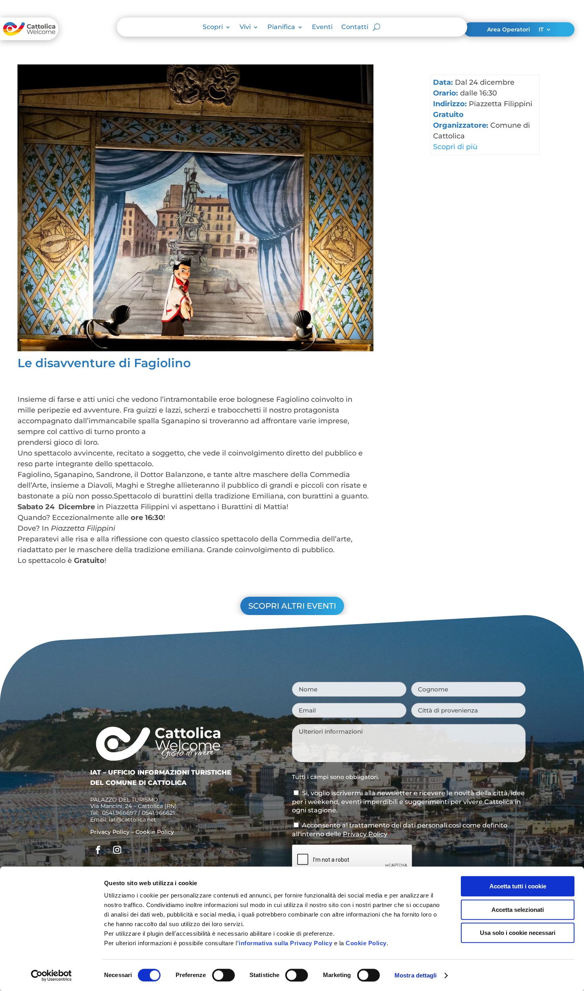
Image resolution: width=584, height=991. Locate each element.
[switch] (223, 975)
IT (541, 30)
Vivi (245, 27)
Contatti (354, 27)
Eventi (322, 27)
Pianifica (281, 27)
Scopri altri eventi (292, 606)
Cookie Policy (366, 943)
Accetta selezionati (517, 909)
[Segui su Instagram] (117, 850)
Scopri (213, 27)
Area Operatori (508, 30)
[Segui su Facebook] (98, 850)
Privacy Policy (110, 831)
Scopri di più (455, 146)
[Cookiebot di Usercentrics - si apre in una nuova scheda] (51, 975)
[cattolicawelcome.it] (29, 37)
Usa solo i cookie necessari (517, 932)
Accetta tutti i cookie (517, 886)
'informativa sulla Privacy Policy (285, 943)
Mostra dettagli (415, 975)
